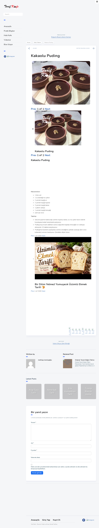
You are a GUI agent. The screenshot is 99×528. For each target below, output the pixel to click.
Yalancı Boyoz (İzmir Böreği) (61, 343)
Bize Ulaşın (8, 44)
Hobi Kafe (8, 35)
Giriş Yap (46, 520)
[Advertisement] (13, 91)
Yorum (33, 422)
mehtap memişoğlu (45, 360)
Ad (32, 443)
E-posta (34, 450)
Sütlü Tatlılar (37, 42)
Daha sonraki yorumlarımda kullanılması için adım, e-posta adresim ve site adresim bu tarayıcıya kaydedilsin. (59, 468)
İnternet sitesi (35, 457)
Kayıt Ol (56, 520)
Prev (33, 109)
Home (28, 42)
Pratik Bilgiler (9, 31)
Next (47, 109)
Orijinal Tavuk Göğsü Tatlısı (84, 360)
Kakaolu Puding (45, 55)
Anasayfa (7, 26)
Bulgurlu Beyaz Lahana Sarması (61, 37)
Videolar (7, 40)
